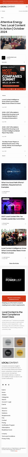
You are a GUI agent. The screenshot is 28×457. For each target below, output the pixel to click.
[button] (27, 6)
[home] (7, 6)
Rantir (16, 450)
